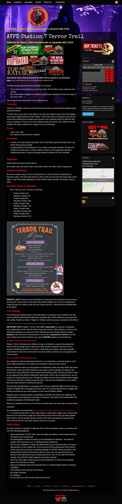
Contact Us (60, 2)
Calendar (28, 2)
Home (9, 2)
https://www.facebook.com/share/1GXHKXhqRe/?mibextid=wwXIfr (32, 80)
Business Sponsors (78, 486)
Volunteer (65, 486)
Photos (38, 2)
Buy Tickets (87, 114)
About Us (48, 2)
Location (18, 2)
